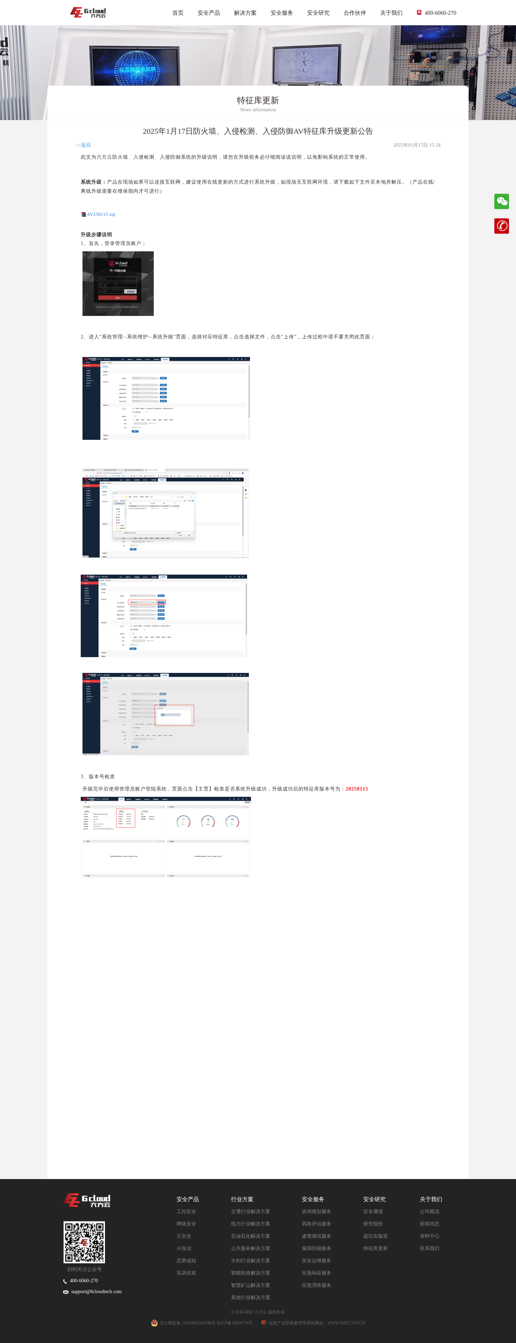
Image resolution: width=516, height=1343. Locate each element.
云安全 (184, 1236)
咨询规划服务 (316, 1211)
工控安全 (186, 1211)
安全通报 (373, 1211)
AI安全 (184, 1248)
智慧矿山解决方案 (250, 1285)
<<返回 (83, 145)
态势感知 (186, 1260)
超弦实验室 (375, 1236)
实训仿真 (186, 1273)
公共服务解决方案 (250, 1248)
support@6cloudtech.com (95, 1291)
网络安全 (186, 1223)
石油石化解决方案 (250, 1236)
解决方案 (245, 13)
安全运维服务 (316, 1260)
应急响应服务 (316, 1273)
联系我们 (429, 1248)
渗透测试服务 (316, 1236)
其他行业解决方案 (250, 1297)
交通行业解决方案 (250, 1211)
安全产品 (209, 13)
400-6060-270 (439, 13)
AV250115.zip (101, 214)
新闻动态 (429, 1223)
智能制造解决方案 (250, 1273)
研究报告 (373, 1223)
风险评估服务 (316, 1223)
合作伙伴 (355, 13)
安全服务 (282, 13)
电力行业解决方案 (250, 1223)
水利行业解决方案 (250, 1260)
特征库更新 (375, 1248)
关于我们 (391, 13)
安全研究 (318, 13)
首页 (178, 13)
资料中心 (429, 1236)
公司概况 (429, 1211)
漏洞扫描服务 (316, 1248)
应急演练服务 (316, 1285)
